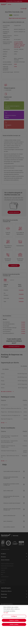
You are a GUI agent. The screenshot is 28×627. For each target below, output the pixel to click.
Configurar (14, 616)
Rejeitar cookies (13, 620)
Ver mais (6, 612)
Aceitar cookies (14, 624)
